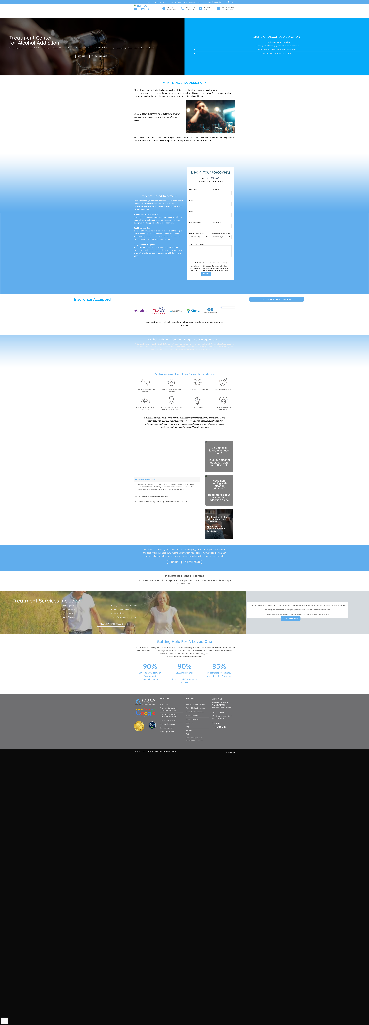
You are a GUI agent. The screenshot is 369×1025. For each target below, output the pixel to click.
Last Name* (215, 189)
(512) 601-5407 (212, 178)
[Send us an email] (232, 2)
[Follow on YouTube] (234, 2)
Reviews (189, 730)
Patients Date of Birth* (196, 233)
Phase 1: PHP (165, 704)
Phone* (191, 200)
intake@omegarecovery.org (222, 707)
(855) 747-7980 (220, 705)
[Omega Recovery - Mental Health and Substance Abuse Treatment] (146, 8)
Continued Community (168, 724)
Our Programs (189, 2)
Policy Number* (217, 222)
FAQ (187, 734)
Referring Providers (167, 731)
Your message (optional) (197, 244)
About (149, 2)
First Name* (193, 189)
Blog (187, 727)
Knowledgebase (204, 2)
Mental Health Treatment (195, 712)
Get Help (217, 2)
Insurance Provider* (195, 222)
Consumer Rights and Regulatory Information (194, 739)
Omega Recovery (152, 751)
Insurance (189, 723)
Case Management (166, 728)
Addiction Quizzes (192, 719)
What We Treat (161, 2)
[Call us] (222, 727)
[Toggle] (136, 479)
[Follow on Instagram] (228, 2)
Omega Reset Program (168, 720)
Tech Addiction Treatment (195, 708)
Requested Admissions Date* (221, 233)
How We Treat (175, 2)
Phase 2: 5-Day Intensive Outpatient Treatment (168, 709)
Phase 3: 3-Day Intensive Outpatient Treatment (168, 715)
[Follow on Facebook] (226, 2)
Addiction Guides (192, 715)
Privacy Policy (230, 752)
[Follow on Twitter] (230, 2)
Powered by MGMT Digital (167, 751)
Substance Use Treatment (195, 704)
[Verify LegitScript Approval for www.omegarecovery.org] (152, 725)
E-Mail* (191, 211)
